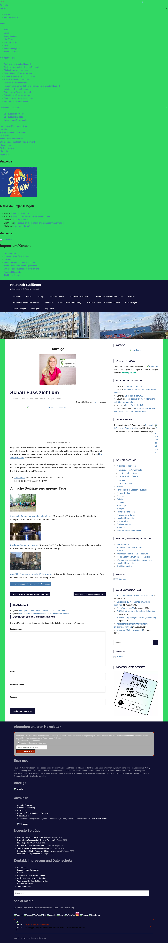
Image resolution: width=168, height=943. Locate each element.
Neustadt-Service (7, 58)
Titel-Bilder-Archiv (11, 52)
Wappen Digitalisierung (26, 808)
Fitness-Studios (123, 493)
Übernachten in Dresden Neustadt (18, 98)
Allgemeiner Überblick (126, 466)
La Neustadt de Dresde (14, 114)
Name (12, 672)
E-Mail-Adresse (17, 684)
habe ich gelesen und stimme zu (32, 743)
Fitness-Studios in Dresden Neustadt (19, 76)
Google (94, 402)
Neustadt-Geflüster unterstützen (13, 126)
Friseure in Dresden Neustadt (16, 79)
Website (13, 697)
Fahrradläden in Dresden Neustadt (19, 73)
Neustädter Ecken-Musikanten (89, 594)
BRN (6, 45)
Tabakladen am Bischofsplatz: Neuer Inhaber (30, 216)
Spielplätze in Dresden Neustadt (18, 95)
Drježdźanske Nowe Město (15, 120)
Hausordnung (10, 253)
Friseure (120, 496)
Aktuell (3, 8)
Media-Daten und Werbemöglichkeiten (20, 266)
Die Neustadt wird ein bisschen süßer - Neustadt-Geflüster (44, 614)
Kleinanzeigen (6, 145)
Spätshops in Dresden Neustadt (17, 92)
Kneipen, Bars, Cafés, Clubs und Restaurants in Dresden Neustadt (32, 86)
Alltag (2, 24)
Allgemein (4, 154)
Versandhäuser (23, 816)
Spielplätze (121, 508)
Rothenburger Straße (35, 584)
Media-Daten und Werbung (11, 139)
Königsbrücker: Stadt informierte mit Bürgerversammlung (39, 223)
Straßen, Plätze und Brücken (16, 102)
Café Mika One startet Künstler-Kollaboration (136, 611)
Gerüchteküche (10, 36)
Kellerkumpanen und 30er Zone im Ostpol (135, 595)
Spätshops (121, 505)
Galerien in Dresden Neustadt (16, 83)
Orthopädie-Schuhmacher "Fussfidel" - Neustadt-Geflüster (44, 610)
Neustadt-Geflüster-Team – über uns (19, 262)
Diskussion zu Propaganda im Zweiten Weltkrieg (35, 840)
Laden (13, 584)
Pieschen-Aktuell (100, 819)
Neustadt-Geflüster (25, 285)
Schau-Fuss (19, 477)
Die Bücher (4, 135)
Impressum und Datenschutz (16, 256)
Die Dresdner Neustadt (9, 108)
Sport (6, 33)
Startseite (4, 5)
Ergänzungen (16, 629)
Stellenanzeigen (7, 148)
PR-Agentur (21, 810)
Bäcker (120, 486)
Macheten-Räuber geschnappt (130, 630)
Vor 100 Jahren (10, 42)
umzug (47, 584)
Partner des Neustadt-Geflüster (13, 132)
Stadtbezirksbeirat (12, 17)
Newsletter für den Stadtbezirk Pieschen (32, 813)
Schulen (120, 502)
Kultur (6, 30)
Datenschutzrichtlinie (124, 736)
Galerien (120, 499)
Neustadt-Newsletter (12, 272)
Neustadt (21, 584)
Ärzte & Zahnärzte (124, 483)
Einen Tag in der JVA (20, 213)
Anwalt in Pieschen (24, 805)
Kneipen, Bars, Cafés (126, 515)
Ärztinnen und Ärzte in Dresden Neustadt (21, 67)
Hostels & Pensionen (126, 512)
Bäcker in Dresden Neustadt (16, 70)
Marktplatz (4, 151)
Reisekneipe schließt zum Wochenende (31, 594)
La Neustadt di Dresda (13, 117)
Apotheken (121, 480)
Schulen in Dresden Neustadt (16, 89)
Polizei (7, 14)
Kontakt (3, 129)
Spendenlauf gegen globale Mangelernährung (136, 617)
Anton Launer (32, 398)
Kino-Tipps (8, 39)
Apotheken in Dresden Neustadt (17, 64)
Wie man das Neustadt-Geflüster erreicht (17, 142)
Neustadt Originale (12, 48)
